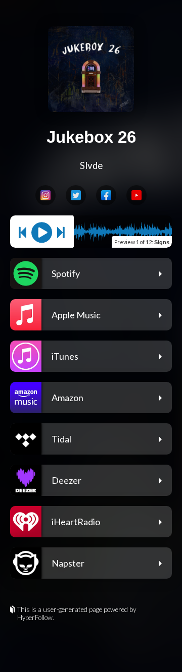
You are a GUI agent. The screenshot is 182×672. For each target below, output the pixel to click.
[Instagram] (45, 195)
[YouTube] (136, 195)
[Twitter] (76, 195)
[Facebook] (106, 195)
